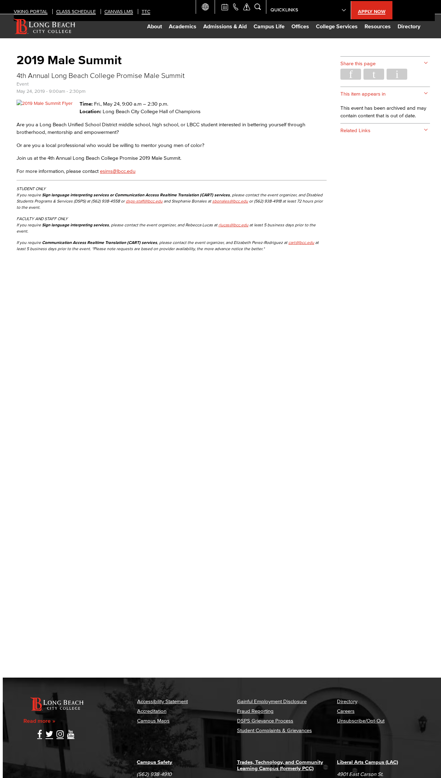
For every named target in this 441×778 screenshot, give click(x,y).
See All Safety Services (247, 7)
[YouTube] (70, 734)
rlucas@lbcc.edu (233, 225)
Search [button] (258, 7)
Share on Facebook (350, 74)
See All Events (224, 7)
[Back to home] (44, 26)
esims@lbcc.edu (117, 171)
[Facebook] (39, 734)
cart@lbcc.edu (301, 242)
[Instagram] (60, 734)
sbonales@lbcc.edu (230, 201)
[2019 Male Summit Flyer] (45, 103)
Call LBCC (235, 7)
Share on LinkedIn (397, 74)
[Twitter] (49, 734)
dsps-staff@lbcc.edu (144, 201)
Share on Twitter (373, 74)
